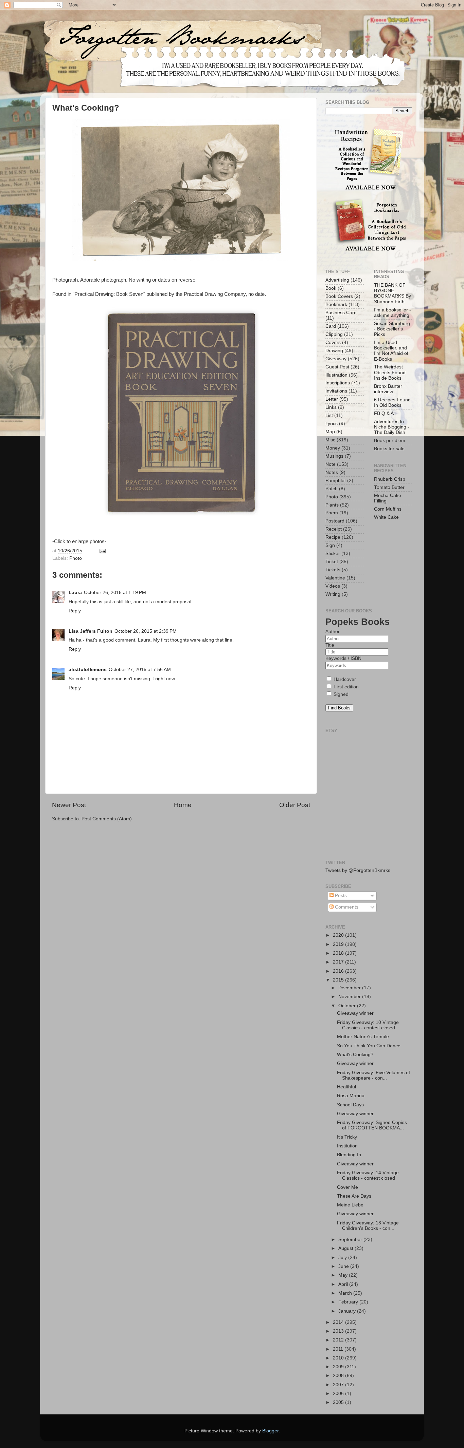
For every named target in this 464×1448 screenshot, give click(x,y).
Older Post (294, 804)
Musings (334, 456)
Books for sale (389, 448)
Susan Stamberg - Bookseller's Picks (392, 329)
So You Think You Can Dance (368, 1045)
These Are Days (354, 1196)
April (343, 1284)
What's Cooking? (355, 1054)
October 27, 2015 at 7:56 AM (140, 669)
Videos (332, 586)
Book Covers (339, 296)
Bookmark (336, 304)
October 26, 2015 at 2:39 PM (145, 631)
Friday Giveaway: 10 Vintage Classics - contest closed (368, 1025)
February (348, 1301)
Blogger (270, 1430)
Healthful (346, 1086)
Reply (75, 610)
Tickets (332, 569)
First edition (345, 686)
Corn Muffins (387, 509)
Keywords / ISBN (343, 658)
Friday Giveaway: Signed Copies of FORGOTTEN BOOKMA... (372, 1125)
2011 (338, 1349)
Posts (340, 895)
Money (332, 448)
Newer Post (69, 804)
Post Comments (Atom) (107, 818)
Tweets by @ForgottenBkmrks (357, 870)
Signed (340, 694)
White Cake (386, 517)
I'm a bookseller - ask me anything (392, 312)
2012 (339, 1339)
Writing (332, 594)
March (345, 1293)
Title (329, 645)
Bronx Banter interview (388, 389)
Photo (75, 558)
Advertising (337, 280)
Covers (333, 342)
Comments (346, 907)
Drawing (334, 350)
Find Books (339, 707)
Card (330, 326)
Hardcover (344, 679)
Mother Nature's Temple (363, 1036)
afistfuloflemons (88, 669)
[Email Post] (101, 550)
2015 (339, 980)
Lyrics (331, 423)
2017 (339, 962)
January (347, 1311)
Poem (331, 512)
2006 (339, 1393)
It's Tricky (347, 1137)
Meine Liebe (350, 1204)
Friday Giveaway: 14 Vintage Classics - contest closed (368, 1175)
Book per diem (389, 440)
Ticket (331, 561)
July (343, 1257)
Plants (332, 505)
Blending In (349, 1154)
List (329, 415)
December (350, 987)
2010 (339, 1357)
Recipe (332, 537)
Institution (347, 1145)
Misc (330, 439)
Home (183, 804)
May (343, 1275)
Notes (331, 472)
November (350, 996)
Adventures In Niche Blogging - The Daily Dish (391, 427)
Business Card (341, 312)
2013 (339, 1331)
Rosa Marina (350, 1095)
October (347, 1005)
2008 (339, 1375)
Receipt (333, 529)
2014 (339, 1322)
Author (332, 631)
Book (330, 288)
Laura (75, 592)
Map (330, 431)
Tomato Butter (389, 487)
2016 (339, 971)
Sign (330, 545)
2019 (339, 944)
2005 (339, 1402)
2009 (339, 1366)
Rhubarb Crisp (389, 479)
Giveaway (335, 358)
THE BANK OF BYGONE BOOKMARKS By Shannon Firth (392, 293)
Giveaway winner (355, 1013)
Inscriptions (337, 382)
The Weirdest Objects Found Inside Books (390, 372)
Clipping (334, 334)
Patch (331, 488)
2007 (339, 1384)
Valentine (335, 577)
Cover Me (347, 1187)
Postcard (334, 520)
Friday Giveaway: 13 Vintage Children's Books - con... (368, 1225)
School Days (350, 1104)
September (350, 1239)
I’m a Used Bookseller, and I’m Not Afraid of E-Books (391, 351)
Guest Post (337, 366)
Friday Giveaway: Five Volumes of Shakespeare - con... (373, 1075)
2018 (339, 953)
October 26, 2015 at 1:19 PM (115, 592)
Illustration (336, 375)
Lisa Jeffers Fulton (90, 631)
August (346, 1248)
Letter (331, 399)
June (344, 1266)
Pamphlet (335, 480)
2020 (339, 935)
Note (330, 464)
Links (331, 407)
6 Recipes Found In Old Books (392, 402)
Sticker (332, 553)
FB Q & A (384, 413)
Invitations (336, 391)
